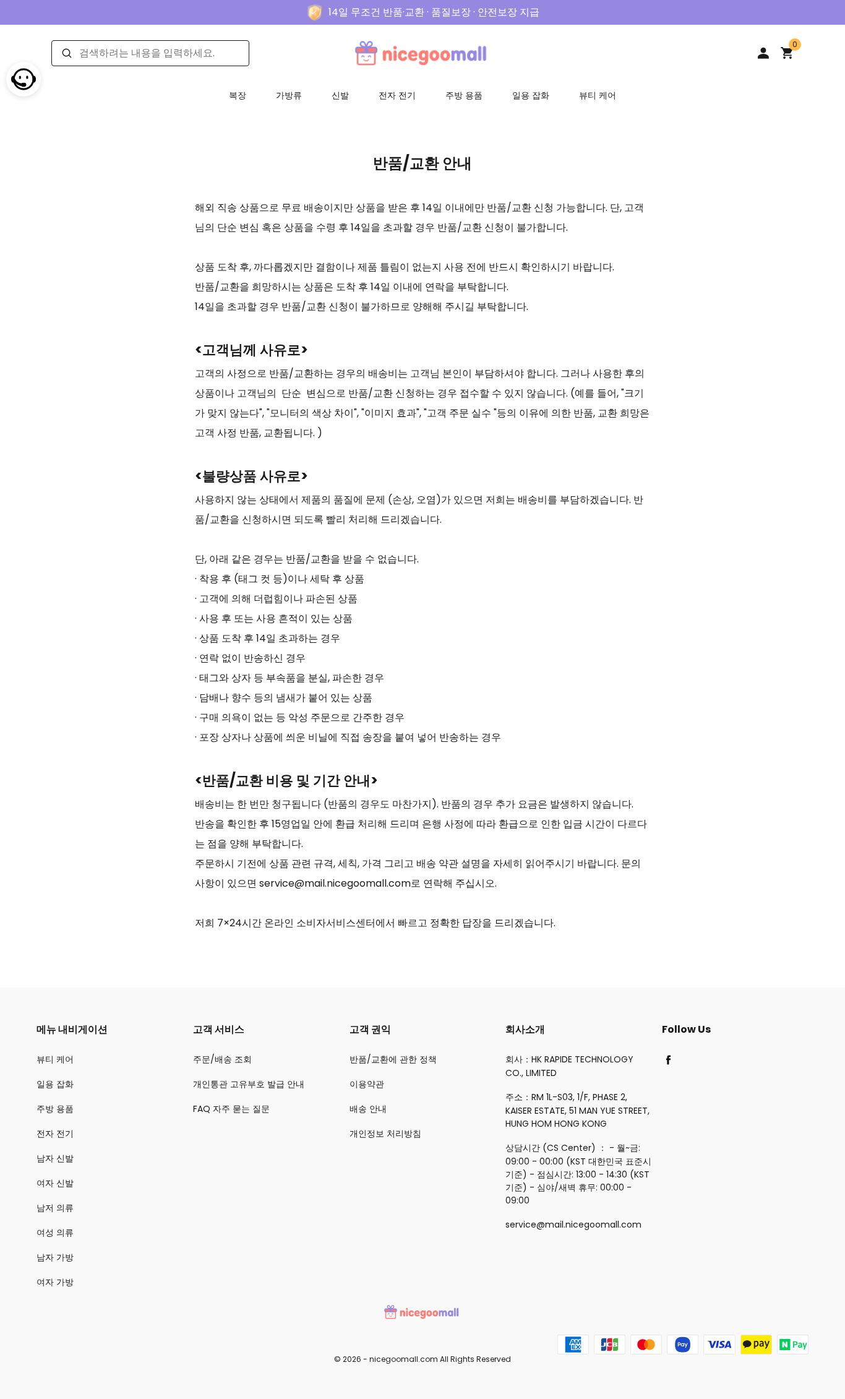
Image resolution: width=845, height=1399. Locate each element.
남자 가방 (55, 1257)
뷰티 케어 (597, 95)
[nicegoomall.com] (422, 52)
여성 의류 (55, 1232)
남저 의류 (55, 1208)
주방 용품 (464, 95)
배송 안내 (368, 1109)
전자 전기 (397, 95)
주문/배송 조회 (222, 1059)
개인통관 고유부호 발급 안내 (248, 1084)
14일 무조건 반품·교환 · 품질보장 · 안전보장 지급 (433, 12)
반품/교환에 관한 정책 (393, 1059)
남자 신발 (55, 1158)
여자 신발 (55, 1183)
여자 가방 (55, 1282)
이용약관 (367, 1084)
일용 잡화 (530, 95)
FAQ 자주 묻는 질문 (231, 1109)
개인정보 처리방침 (385, 1133)
